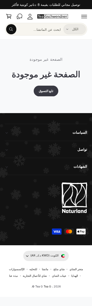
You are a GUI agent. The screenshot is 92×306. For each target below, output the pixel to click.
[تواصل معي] (19, 16)
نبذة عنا (13, 276)
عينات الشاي (59, 276)
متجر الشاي (76, 269)
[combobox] (33, 29)
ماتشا (45, 269)
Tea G (47, 286)
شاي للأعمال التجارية (35, 276)
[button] (84, 16)
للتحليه (33, 269)
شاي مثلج (59, 269)
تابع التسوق (46, 91)
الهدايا (74, 276)
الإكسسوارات (17, 269)
